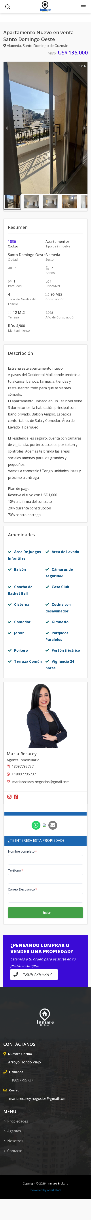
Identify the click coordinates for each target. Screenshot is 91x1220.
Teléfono (15, 870)
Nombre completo (22, 851)
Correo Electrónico (22, 889)
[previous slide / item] (7, 128)
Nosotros (15, 1140)
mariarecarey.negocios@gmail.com (40, 781)
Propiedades (17, 1121)
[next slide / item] (84, 128)
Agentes (14, 1130)
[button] (12, 202)
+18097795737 (24, 774)
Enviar (46, 912)
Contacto (14, 1150)
